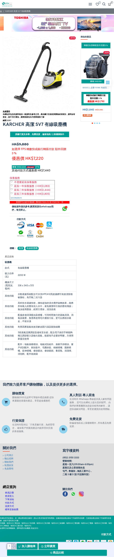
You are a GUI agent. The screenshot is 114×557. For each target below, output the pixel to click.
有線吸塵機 (32, 248)
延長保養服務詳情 (16, 198)
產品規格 (9, 256)
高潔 (21, 248)
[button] (84, 82)
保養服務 (15, 178)
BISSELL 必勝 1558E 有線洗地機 (96, 88)
